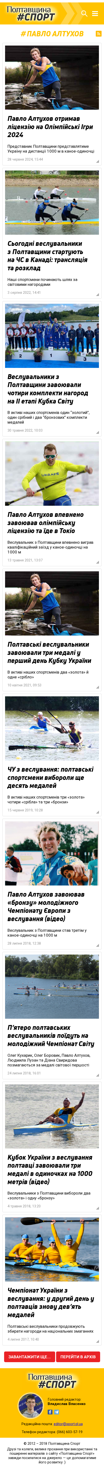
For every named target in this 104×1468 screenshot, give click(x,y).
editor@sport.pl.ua (68, 1424)
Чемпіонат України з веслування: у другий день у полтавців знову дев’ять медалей (50, 1302)
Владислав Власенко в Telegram (56, 1412)
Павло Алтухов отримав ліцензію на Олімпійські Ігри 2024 (50, 126)
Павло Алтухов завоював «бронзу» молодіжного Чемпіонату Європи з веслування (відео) (46, 906)
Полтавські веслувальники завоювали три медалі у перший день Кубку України (49, 652)
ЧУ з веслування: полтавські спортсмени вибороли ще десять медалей (50, 777)
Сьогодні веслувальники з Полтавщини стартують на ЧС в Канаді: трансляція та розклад (47, 255)
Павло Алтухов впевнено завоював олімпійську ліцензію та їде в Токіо (45, 522)
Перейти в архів (78, 1356)
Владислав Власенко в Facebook (50, 1412)
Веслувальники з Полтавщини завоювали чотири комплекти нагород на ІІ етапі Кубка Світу (47, 389)
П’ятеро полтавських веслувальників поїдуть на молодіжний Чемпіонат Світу (50, 1035)
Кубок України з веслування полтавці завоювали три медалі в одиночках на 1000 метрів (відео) (49, 1169)
